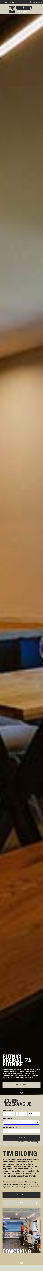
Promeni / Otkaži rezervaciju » (29, 1142)
